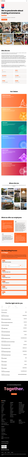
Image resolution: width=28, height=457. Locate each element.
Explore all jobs (4, 19)
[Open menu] (26, 1)
